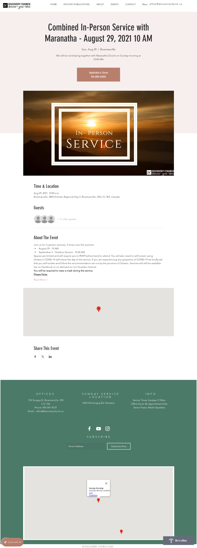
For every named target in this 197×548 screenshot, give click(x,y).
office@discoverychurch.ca (50, 411)
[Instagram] (108, 429)
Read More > (41, 279)
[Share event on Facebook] (35, 356)
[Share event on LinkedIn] (50, 356)
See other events (98, 76)
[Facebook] (89, 429)
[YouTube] (98, 429)
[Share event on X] (42, 356)
